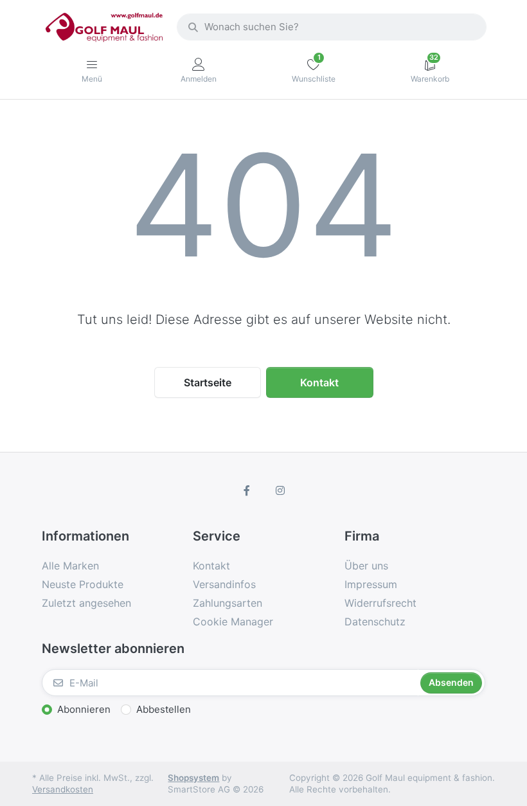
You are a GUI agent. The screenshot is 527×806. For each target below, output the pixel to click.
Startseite (207, 382)
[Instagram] (280, 490)
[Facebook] (247, 490)
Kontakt (319, 382)
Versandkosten (62, 789)
